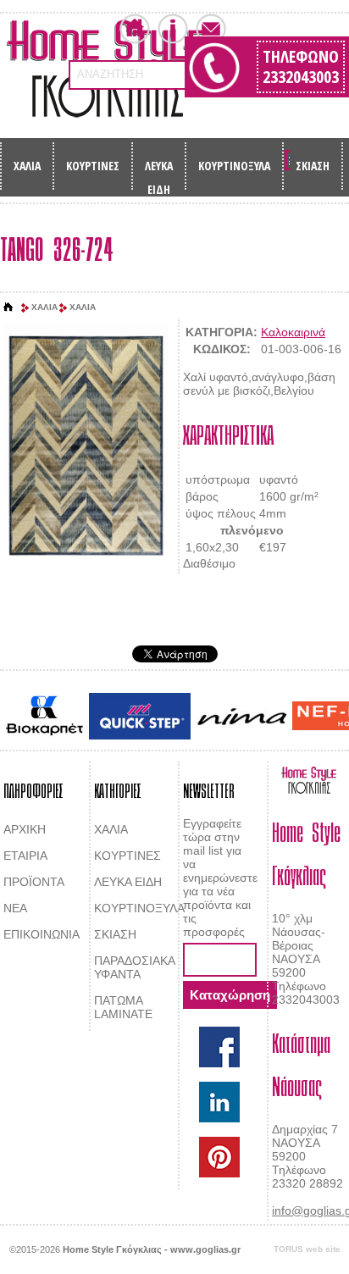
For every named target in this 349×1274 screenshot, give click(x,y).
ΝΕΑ (15, 908)
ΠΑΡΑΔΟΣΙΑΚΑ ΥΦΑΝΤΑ (134, 967)
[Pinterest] (219, 1157)
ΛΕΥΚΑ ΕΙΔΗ (159, 171)
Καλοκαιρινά (293, 332)
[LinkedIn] (219, 1102)
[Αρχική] (8, 307)
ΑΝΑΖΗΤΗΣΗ (110, 74)
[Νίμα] (241, 716)
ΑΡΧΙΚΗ (24, 829)
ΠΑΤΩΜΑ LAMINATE (123, 1007)
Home (134, 29)
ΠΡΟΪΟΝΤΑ (33, 882)
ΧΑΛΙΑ (27, 166)
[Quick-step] (140, 716)
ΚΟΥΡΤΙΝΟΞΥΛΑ (234, 166)
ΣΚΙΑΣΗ (313, 166)
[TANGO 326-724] (85, 448)
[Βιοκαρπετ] (44, 715)
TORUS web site (307, 1249)
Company (173, 29)
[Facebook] (219, 1047)
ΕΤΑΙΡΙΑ (25, 855)
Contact (211, 29)
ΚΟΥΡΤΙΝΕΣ (92, 166)
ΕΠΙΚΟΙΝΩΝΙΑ (41, 934)
